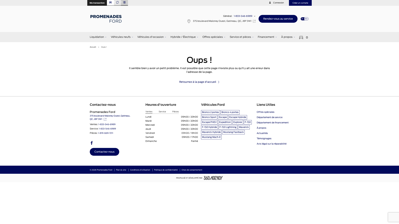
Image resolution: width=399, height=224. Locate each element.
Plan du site (121, 170)
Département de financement (273, 123)
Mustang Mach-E (211, 137)
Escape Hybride (237, 117)
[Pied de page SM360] (213, 178)
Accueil (93, 47)
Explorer (237, 122)
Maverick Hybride (211, 132)
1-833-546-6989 (243, 16)
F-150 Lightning (227, 127)
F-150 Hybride (209, 127)
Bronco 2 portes (210, 112)
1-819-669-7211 (105, 133)
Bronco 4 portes (230, 112)
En (306, 19)
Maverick (244, 127)
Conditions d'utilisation (140, 170)
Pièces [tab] (175, 112)
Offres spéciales (265, 112)
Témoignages (264, 139)
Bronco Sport (209, 117)
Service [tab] (162, 112)
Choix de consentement (192, 170)
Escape (223, 117)
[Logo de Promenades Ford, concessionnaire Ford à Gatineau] (106, 18)
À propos (261, 128)
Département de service (269, 117)
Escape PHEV (209, 122)
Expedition (225, 122)
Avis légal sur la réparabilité (271, 144)
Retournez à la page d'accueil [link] (197, 82)
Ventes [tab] (148, 112)
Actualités (262, 133)
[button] (97, 3)
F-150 (248, 122)
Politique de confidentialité (166, 170)
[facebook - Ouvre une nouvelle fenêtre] (92, 143)
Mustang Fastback (233, 132)
